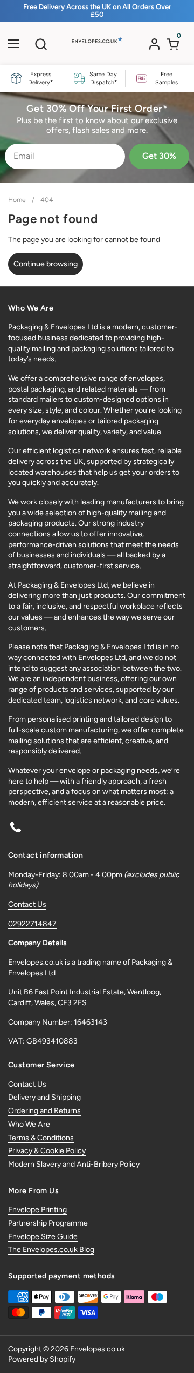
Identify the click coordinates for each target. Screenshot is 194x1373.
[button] (40, 44)
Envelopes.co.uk (97, 1349)
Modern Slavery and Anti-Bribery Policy (74, 1164)
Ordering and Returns (44, 1110)
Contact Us (27, 904)
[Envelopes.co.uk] (96, 46)
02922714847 (32, 923)
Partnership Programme (48, 1223)
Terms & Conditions (41, 1137)
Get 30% (159, 156)
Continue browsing (45, 263)
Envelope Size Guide (43, 1236)
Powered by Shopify (41, 1359)
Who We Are (29, 1124)
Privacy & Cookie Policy (47, 1150)
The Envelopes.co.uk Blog (51, 1249)
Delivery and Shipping (44, 1097)
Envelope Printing (37, 1209)
